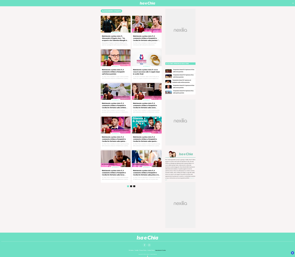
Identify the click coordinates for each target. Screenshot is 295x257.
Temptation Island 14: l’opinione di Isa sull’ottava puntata (183, 76)
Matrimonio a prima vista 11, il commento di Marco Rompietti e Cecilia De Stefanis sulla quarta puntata (145, 139)
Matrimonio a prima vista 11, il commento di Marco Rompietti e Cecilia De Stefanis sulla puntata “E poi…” (146, 38)
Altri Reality (115, 32)
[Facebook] (143, 244)
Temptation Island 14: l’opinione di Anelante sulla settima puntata (181, 81)
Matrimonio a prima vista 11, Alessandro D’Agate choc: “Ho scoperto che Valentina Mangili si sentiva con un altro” (114, 38)
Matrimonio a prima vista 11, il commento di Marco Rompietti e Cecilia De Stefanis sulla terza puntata (114, 173)
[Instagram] (148, 244)
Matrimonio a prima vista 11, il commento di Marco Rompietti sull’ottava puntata (113, 72)
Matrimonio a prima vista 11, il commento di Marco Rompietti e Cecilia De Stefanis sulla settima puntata (114, 105)
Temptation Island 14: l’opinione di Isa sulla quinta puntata (183, 92)
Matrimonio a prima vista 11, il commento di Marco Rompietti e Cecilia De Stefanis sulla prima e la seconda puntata (146, 173)
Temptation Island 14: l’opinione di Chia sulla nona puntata (183, 70)
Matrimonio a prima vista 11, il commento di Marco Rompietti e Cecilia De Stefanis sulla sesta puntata (145, 105)
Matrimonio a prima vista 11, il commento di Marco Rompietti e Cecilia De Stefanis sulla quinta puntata (114, 139)
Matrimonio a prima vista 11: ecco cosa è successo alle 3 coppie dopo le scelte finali (146, 72)
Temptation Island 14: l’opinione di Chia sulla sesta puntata (183, 86)
